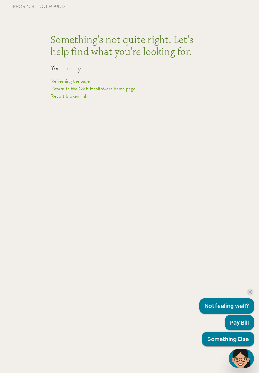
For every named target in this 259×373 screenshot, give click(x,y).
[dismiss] (250, 292)
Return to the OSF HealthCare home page (93, 88)
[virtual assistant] (241, 358)
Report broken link (69, 96)
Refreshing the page (70, 81)
